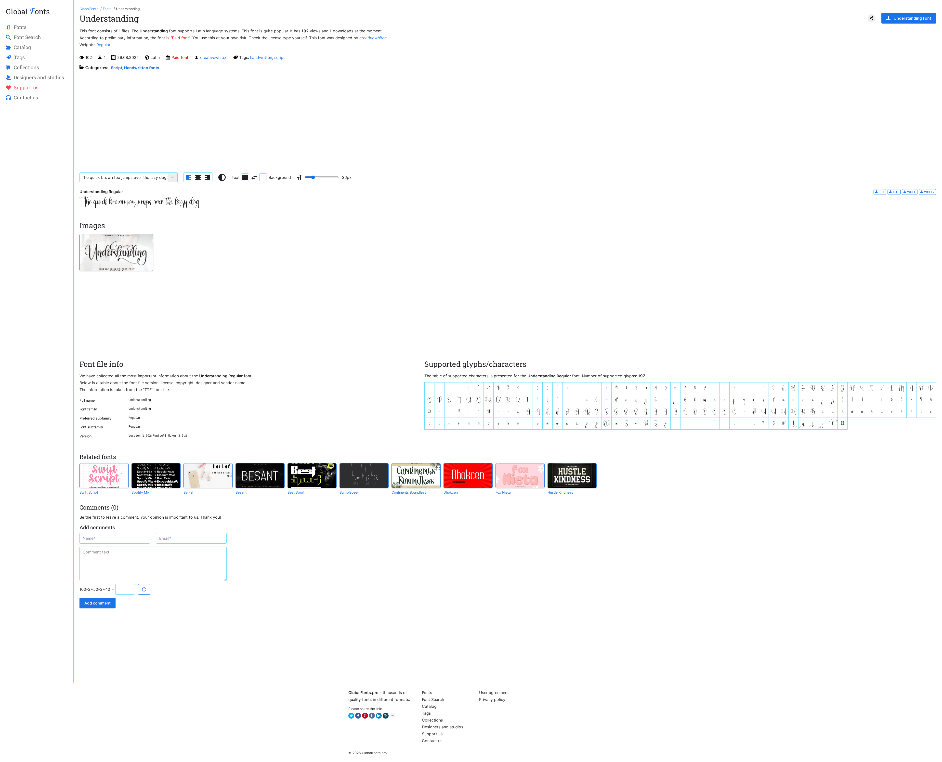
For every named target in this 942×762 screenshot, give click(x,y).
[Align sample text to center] (198, 177)
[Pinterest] (365, 716)
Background (280, 177)
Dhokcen (451, 492)
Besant (241, 492)
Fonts (427, 692)
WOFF (911, 192)
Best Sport (296, 492)
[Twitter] (351, 716)
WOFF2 (928, 192)
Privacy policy (492, 699)
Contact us (432, 740)
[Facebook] (358, 716)
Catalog (429, 706)
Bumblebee (349, 492)
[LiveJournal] (386, 716)
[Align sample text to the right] (207, 177)
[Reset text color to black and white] (222, 177)
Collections (432, 720)
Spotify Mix (140, 492)
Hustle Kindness (560, 492)
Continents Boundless (409, 492)
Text (236, 177)
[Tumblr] (372, 716)
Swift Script (88, 492)
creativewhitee (373, 37)
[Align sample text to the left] (188, 177)
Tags (426, 713)
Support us (432, 733)
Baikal (188, 492)
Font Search (433, 699)
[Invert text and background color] (254, 177)
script (279, 57)
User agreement (494, 692)
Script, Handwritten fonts (135, 67)
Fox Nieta (503, 492)
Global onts (28, 11)
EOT (895, 192)
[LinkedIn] (379, 716)
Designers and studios (442, 726)
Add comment (97, 603)
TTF (881, 192)
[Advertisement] (36, 184)
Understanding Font (912, 18)
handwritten (261, 57)
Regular (104, 44)
